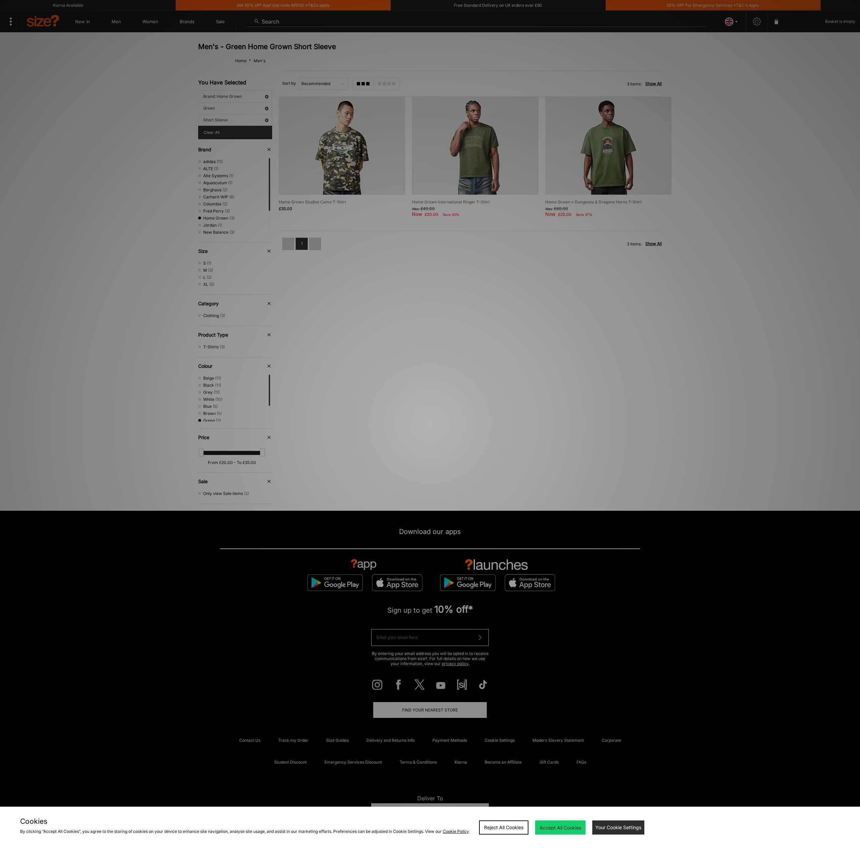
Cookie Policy (456, 831)
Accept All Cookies (560, 828)
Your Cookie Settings (618, 827)
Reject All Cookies (503, 827)
